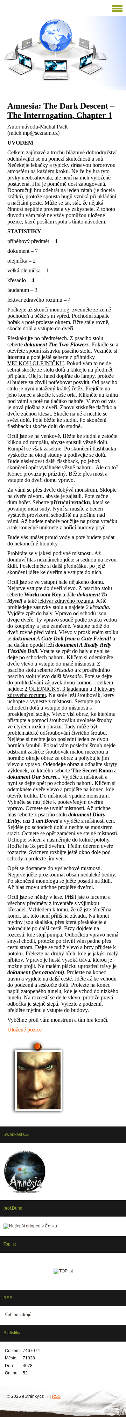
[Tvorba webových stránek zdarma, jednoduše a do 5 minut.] (47, 1396)
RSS (56, 1396)
